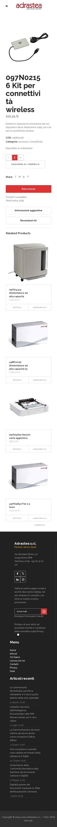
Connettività (36, 141)
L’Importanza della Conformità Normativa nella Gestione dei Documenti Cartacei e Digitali (24, 770)
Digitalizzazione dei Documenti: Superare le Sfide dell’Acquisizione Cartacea (25, 788)
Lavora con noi (17, 660)
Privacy (13, 667)
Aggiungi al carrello (25, 164)
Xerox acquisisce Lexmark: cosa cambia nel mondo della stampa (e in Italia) (25, 752)
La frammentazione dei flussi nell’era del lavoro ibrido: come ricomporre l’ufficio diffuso (25, 735)
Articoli (13, 653)
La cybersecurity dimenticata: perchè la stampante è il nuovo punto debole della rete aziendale (24, 692)
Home (13, 650)
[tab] (28, 189)
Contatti (14, 664)
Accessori (23, 141)
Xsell (12, 671)
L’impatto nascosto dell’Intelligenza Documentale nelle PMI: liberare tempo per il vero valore (23, 714)
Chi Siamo (15, 657)
